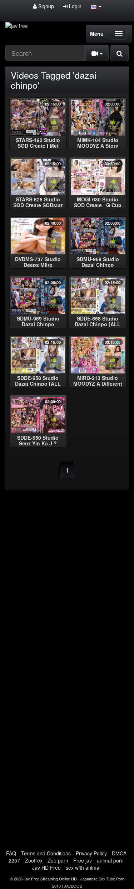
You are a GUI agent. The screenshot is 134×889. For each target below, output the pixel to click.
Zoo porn (58, 860)
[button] (96, 6)
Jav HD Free (46, 867)
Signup (45, 6)
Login (74, 6)
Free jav (82, 860)
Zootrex (34, 860)
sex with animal (83, 867)
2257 (14, 860)
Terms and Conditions (46, 853)
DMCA (119, 853)
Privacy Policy (91, 853)
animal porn (110, 860)
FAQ (11, 853)
